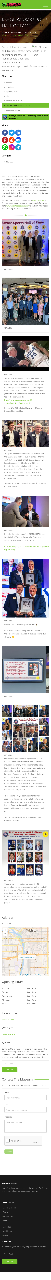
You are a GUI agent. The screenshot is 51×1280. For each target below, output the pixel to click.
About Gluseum (9, 1208)
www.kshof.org (38, 200)
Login (5, 1235)
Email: (7, 1104)
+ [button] (5, 930)
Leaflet (20, 975)
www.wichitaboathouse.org (17, 206)
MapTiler (27, 975)
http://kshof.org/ (8, 1034)
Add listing (7, 1231)
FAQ (5, 1220)
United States (15, 32)
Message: (8, 1117)
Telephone (10, 87)
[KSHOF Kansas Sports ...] (26, 952)
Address (9, 82)
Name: (7, 1092)
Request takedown (13, 110)
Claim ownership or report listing (18, 105)
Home (4, 32)
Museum (9, 162)
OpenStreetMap (36, 975)
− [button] (5, 933)
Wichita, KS (29, 32)
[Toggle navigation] (45, 5)
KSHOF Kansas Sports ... (27, 957)
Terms (6, 1212)
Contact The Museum (14, 101)
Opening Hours (11, 91)
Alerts (8, 96)
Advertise (7, 1227)
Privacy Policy (8, 1216)
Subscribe (10, 1070)
